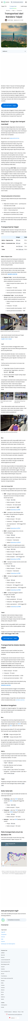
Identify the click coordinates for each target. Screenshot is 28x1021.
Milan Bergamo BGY (5, 964)
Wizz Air (2, 973)
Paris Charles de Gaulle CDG (7, 978)
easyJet (2, 966)
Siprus (2, 994)
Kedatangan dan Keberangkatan (8, 943)
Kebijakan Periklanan (19, 873)
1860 (11, 801)
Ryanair (2, 957)
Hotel (2, 939)
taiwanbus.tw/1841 (15, 528)
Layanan (3, 941)
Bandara (8, 10)
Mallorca (3, 996)
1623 (16, 799)
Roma (2, 992)
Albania (2, 989)
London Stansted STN (5, 959)
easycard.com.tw (14, 138)
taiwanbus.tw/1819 (15, 509)
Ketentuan (15, 1011)
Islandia (3, 987)
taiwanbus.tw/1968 (16, 606)
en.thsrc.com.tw (20, 700)
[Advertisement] (14, 69)
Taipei (13, 10)
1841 (11, 726)
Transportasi (13, 6)
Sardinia (3, 969)
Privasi (19, 1011)
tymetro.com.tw (12, 274)
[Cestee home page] (6, 2)
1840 (19, 724)
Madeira (3, 980)
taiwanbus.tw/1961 (15, 573)
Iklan (23, 1011)
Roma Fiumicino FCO (5, 962)
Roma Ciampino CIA (5, 971)
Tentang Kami (4, 1005)
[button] (2, 2)
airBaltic (3, 952)
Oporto (2, 999)
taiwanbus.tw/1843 (16, 542)
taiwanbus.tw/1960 (16, 559)
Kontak (2, 1007)
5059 (11, 812)
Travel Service (4, 976)
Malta (2, 983)
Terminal (3, 936)
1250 (16, 819)
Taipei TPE (4, 6)
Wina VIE (3, 955)
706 (16, 810)
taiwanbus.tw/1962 (16, 590)
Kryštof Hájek (10, 20)
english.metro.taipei (6, 339)
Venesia (2, 985)
